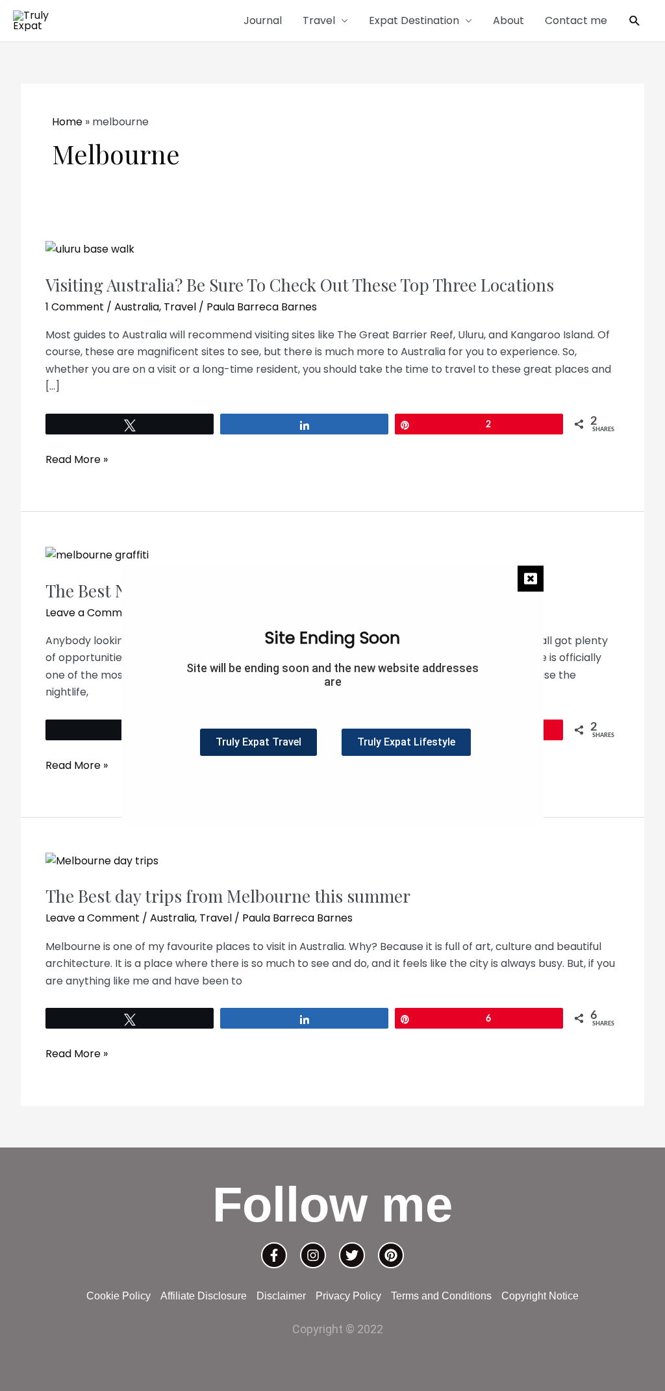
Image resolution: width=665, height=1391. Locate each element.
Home (67, 121)
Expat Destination (414, 20)
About (508, 20)
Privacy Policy (348, 1295)
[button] (635, 21)
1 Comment (74, 306)
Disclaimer (281, 1295)
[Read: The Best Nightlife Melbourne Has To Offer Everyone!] (97, 554)
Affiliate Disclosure (203, 1295)
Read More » (76, 459)
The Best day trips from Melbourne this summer (227, 895)
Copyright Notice (540, 1295)
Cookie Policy (118, 1295)
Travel (319, 20)
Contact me (576, 20)
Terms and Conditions (441, 1295)
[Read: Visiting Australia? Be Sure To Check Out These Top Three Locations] (89, 249)
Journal (263, 20)
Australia (136, 306)
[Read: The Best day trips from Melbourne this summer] (101, 860)
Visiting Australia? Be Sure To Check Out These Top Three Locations (299, 284)
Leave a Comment (92, 612)
